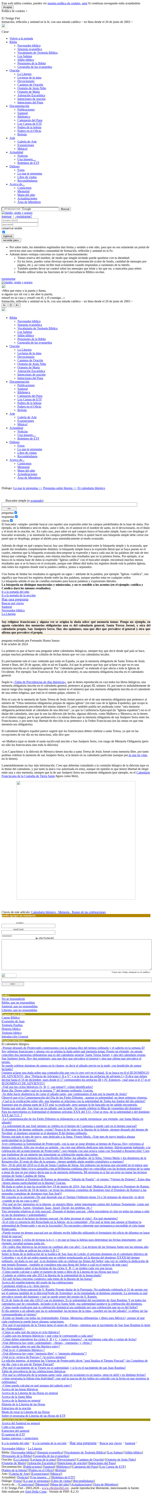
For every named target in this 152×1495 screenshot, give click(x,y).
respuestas (8, 516)
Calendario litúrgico (44, 912)
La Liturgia (24, 74)
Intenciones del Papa (30, 102)
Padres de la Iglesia (29, 127)
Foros (21, 170)
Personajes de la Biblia (31, 63)
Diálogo (15, 166)
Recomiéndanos (27, 180)
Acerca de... (17, 184)
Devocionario (25, 81)
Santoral (22, 113)
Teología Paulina (12, 1025)
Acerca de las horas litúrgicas (20, 1389)
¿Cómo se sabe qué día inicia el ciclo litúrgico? (31, 1332)
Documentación (19, 106)
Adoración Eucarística (31, 95)
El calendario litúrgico (91, 488)
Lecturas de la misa (29, 77)
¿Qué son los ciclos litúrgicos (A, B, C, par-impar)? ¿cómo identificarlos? (47, 1087)
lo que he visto (137, 755)
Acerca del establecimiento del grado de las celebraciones (37, 1282)
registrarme (8, 278)
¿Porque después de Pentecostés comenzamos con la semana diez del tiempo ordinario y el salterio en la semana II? (73, 1047)
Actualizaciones (27, 198)
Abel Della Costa (36, 1491)
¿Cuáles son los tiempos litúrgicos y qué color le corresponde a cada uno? (47, 1335)
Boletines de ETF (28, 163)
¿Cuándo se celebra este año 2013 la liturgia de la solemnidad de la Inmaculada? (52, 1275)
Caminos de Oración (30, 84)
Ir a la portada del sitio (15, 591)
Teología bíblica (12, 1032)
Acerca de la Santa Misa (17, 1396)
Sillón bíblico (25, 59)
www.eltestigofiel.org (55, 1488)
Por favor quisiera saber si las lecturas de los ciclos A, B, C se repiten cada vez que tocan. (57, 1268)
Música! (22, 148)
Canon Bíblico (11, 1017)
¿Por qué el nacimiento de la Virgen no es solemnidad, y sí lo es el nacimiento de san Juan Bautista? (64, 1367)
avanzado (36, 500)
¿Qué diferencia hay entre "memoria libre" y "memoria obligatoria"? (44, 1353)
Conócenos (24, 187)
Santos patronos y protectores (20, 1438)
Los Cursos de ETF (29, 123)
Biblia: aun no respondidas (18, 1002)
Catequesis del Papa (29, 120)
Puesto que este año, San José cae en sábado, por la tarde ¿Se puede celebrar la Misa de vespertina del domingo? (72, 1108)
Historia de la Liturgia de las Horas (23, 1404)
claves (5, 520)
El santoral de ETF (13, 1434)
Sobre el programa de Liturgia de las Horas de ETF (34, 1415)
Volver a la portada (21, 38)
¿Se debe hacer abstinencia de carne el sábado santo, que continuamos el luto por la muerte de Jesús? (64, 1094)
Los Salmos (24, 56)
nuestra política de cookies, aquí (67, 3)
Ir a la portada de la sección (19, 595)
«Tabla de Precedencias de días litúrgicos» (39, 682)
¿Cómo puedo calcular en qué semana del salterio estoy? (37, 1385)
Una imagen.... (26, 159)
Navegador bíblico (29, 45)
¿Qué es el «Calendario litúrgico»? (23, 1350)
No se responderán (13, 998)
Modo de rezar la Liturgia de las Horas (26, 1412)
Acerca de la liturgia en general (21, 1400)
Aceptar (7, 7)
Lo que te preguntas (29, 173)
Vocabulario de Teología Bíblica (37, 52)
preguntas (8, 512)
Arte (12, 138)
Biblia (13, 42)
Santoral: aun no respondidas (20, 1006)
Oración (15, 70)
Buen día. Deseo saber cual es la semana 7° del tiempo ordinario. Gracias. (47, 1090)
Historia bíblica (11, 1029)
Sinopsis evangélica (29, 49)
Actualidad (16, 152)
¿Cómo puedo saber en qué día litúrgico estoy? (31, 1346)
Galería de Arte (27, 141)
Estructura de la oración (16, 1408)
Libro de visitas (27, 177)
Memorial (23, 191)
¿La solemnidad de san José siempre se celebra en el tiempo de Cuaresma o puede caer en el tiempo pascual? (69, 1126)
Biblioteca (23, 116)
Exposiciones (25, 145)
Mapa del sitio (26, 195)
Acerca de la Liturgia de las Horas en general (30, 1393)
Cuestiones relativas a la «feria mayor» (26, 1286)
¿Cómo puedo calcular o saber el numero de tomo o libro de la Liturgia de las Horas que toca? (60, 1271)
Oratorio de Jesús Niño (31, 88)
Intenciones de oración (31, 99)
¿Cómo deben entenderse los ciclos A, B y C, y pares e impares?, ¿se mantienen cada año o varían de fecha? (69, 1339)
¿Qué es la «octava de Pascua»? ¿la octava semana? (34, 1357)
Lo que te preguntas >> (27, 488)
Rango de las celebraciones (88, 912)
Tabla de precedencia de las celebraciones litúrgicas (34, 1371)
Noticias (22, 155)
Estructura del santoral (15, 1430)
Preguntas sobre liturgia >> (60, 488)
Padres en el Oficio (29, 131)
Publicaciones (26, 109)
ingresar (6, 216)
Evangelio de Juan (13, 1021)
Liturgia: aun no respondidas (19, 1010)
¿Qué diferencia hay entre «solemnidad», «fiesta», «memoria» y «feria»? (47, 1343)
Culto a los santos (13, 1427)
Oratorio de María (28, 91)
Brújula (22, 134)
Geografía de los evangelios (34, 67)
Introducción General (15, 1036)
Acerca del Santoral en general (21, 1423)
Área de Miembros (29, 202)
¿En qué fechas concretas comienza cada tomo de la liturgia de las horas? (47, 1279)
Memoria (63, 912)
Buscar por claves (13, 603)
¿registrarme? (23, 216)
